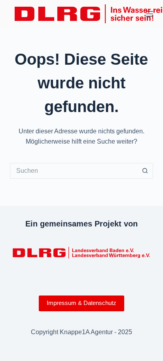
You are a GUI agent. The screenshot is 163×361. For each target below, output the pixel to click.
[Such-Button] (145, 171)
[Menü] (149, 13)
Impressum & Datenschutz (81, 302)
